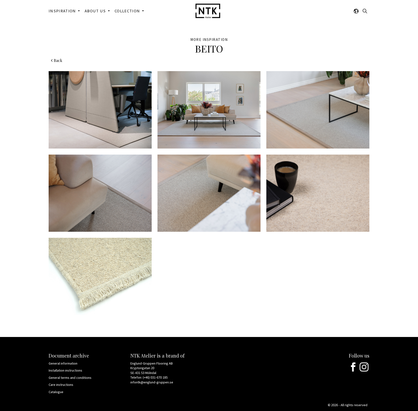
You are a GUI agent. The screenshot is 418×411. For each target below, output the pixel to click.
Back (58, 60)
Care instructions (61, 384)
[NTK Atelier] (207, 11)
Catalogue (56, 391)
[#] (353, 367)
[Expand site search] (364, 11)
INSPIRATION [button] (63, 10)
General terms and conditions (70, 377)
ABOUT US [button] (96, 10)
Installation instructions (65, 370)
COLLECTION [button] (128, 10)
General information (63, 363)
